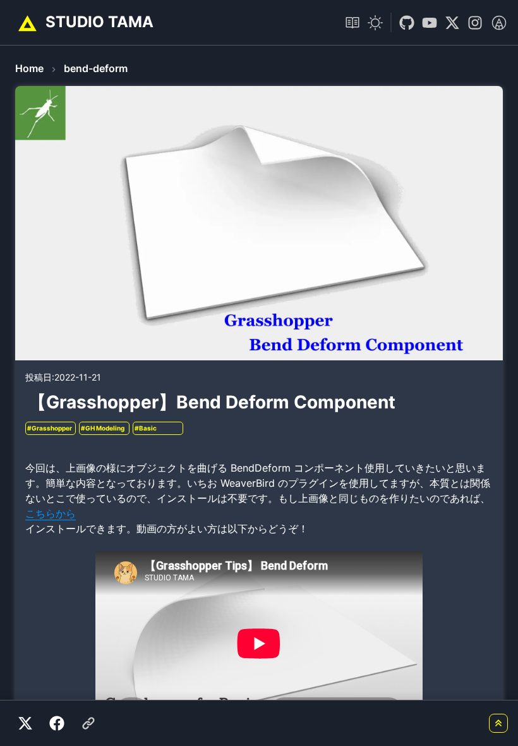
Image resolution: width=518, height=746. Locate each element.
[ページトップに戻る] (498, 723)
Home (29, 68)
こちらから (50, 513)
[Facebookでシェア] (57, 723)
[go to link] (403, 22)
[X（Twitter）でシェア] (25, 723)
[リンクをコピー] (88, 723)
